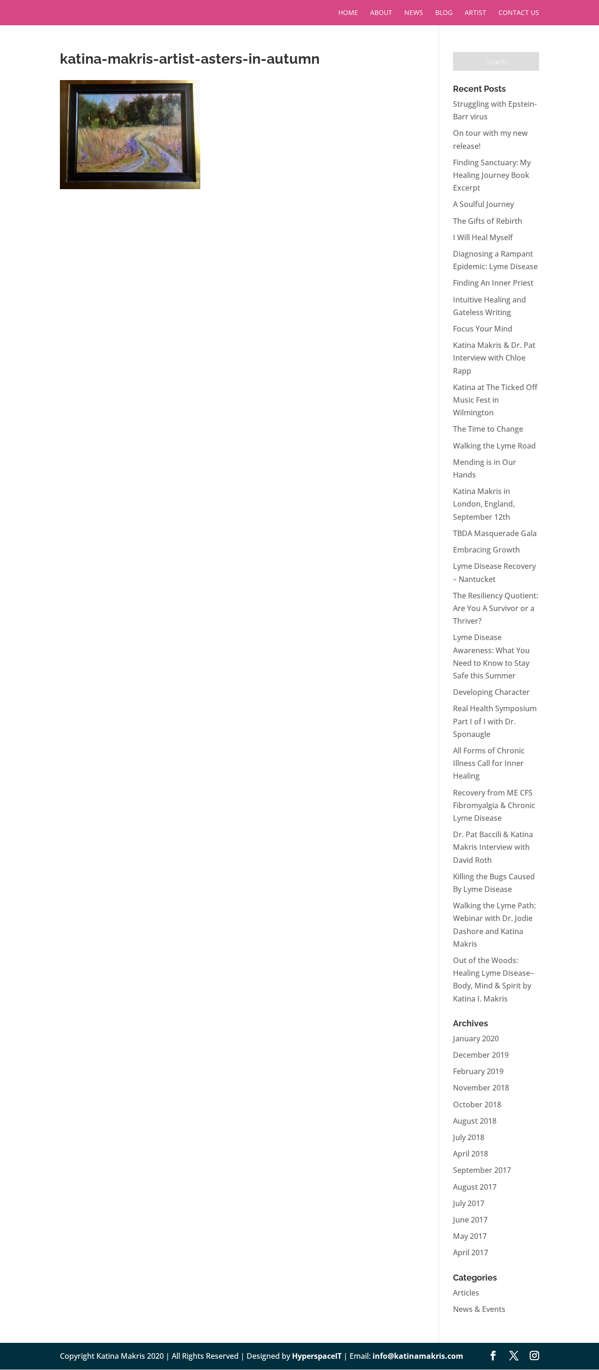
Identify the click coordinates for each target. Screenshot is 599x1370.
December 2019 (481, 1055)
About (381, 13)
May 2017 (470, 1236)
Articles (466, 1293)
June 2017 (470, 1220)
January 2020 (476, 1038)
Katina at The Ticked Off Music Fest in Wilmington (495, 400)
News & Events (479, 1309)
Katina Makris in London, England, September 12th (484, 504)
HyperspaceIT (317, 1356)
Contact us (518, 13)
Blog (444, 13)
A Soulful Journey (483, 204)
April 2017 (470, 1252)
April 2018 (470, 1154)
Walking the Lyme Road (494, 446)
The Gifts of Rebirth (487, 221)
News (413, 13)
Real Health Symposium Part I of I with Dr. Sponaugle (495, 721)
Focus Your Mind (482, 329)
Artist (475, 13)
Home (348, 13)
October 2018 (477, 1104)
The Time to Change (488, 429)
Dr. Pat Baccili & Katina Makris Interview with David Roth (493, 847)
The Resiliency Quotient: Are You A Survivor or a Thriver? (495, 608)
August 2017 (475, 1187)
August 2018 (475, 1121)
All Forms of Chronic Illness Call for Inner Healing (489, 763)
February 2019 (478, 1071)
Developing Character (491, 692)
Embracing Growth (486, 550)
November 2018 (481, 1088)
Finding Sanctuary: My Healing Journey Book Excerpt (492, 175)
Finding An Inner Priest (493, 283)
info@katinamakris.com (418, 1356)
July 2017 (468, 1203)
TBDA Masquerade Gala (495, 533)
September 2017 (482, 1170)
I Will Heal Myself (483, 237)
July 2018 (468, 1137)
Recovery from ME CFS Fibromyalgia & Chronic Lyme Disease (494, 805)
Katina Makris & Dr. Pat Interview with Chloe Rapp (494, 358)
